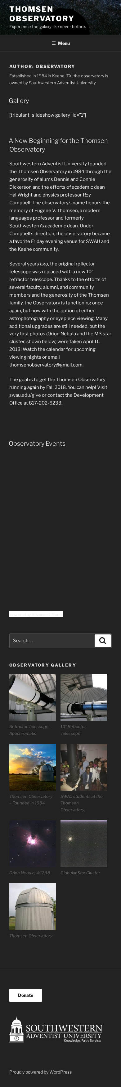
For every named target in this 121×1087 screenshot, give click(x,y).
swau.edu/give (25, 395)
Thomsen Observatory (41, 14)
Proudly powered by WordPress (40, 1072)
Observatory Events (37, 443)
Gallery (19, 100)
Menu (64, 43)
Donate (25, 995)
